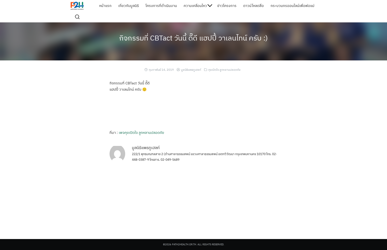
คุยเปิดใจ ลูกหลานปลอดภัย (224, 70)
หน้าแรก (105, 5)
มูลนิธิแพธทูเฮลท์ (191, 70)
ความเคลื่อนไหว (195, 5)
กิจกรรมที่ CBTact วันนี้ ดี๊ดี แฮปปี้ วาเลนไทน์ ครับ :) (193, 38)
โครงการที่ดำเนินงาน (161, 5)
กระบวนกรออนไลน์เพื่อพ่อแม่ (292, 5)
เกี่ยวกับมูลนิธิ (128, 5)
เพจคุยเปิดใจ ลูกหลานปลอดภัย (141, 132)
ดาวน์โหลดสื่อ (253, 5)
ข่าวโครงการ (226, 5)
